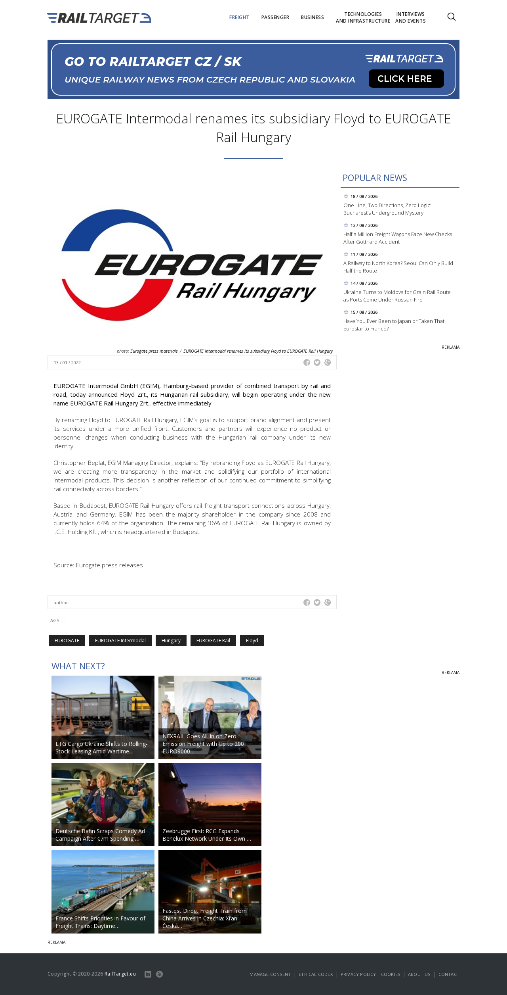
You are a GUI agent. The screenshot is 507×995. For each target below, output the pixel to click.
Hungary (171, 640)
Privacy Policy (358, 974)
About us (419, 974)
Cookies (390, 974)
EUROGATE (67, 640)
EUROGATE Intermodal (120, 640)
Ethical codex (316, 974)
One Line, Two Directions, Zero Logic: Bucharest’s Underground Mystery (387, 209)
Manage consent (270, 974)
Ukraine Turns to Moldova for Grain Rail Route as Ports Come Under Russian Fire (397, 295)
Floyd (252, 640)
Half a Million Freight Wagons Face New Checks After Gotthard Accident (397, 238)
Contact (448, 974)
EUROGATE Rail (213, 640)
